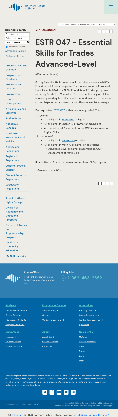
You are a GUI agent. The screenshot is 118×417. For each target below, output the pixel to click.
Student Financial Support (16, 167)
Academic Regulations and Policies (15, 137)
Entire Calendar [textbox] (12, 34)
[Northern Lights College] (27, 7)
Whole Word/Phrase (17, 46)
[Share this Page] (103, 31)
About (46, 331)
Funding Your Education (90, 320)
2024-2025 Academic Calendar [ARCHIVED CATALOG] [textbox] (82, 24)
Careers (46, 346)
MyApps (83, 337)
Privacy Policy (26, 404)
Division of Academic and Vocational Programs (14, 213)
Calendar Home (15, 56)
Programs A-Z (14, 94)
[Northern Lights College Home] (12, 279)
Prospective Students (15, 310)
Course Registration (88, 315)
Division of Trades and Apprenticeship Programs (16, 231)
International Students (15, 320)
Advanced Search (15, 51)
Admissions (86, 305)
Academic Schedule (12, 126)
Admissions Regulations (12, 149)
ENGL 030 (68, 119)
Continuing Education (52, 320)
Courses (46, 315)
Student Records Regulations (16, 177)
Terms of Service (11, 404)
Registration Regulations (13, 158)
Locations (9, 337)
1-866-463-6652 (85, 278)
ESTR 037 (59, 110)
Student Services (13, 341)
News (81, 346)
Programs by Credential (13, 77)
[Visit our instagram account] (73, 392)
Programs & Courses (54, 305)
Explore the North (13, 346)
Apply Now (84, 324)
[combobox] (87, 24)
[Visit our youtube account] (59, 392)
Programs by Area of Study (16, 67)
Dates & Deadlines (87, 341)
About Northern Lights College (15, 200)
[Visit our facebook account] (52, 392)
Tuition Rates (13, 118)
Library (82, 356)
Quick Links (86, 331)
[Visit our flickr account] (66, 392)
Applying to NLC (86, 310)
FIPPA (35, 404)
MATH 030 (68, 140)
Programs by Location (13, 86)
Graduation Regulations (12, 186)
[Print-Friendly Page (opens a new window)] (107, 31)
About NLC (47, 337)
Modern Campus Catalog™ (94, 415)
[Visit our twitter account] (44, 392)
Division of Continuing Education (12, 246)
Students (10, 305)
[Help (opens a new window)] (111, 31)
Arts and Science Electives (16, 111)
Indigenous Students (14, 324)
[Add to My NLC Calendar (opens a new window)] (99, 31)
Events (82, 351)
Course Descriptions (13, 101)
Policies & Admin (50, 341)
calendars (17, 415)
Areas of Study (49, 310)
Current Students (13, 315)
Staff (81, 360)
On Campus (12, 331)
